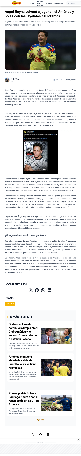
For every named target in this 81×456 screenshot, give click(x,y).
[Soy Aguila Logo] (16, 3)
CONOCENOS (58, 3)
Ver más (40, 420)
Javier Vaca (15, 79)
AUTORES (49, 3)
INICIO (32, 3)
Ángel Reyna (10, 304)
